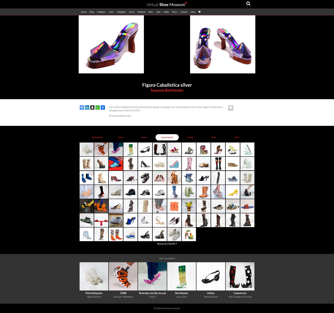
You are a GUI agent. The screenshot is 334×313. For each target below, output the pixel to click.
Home (84, 12)
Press (174, 12)
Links (193, 12)
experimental (167, 137)
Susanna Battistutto (167, 90)
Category (101, 12)
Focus (131, 12)
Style (150, 12)
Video (166, 12)
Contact (183, 12)
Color (111, 12)
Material (141, 12)
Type (158, 12)
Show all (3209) (166, 243)
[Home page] (167, 5)
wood (120, 137)
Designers (121, 12)
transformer (97, 137)
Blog (92, 12)
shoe (237, 137)
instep (190, 137)
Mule (213, 137)
